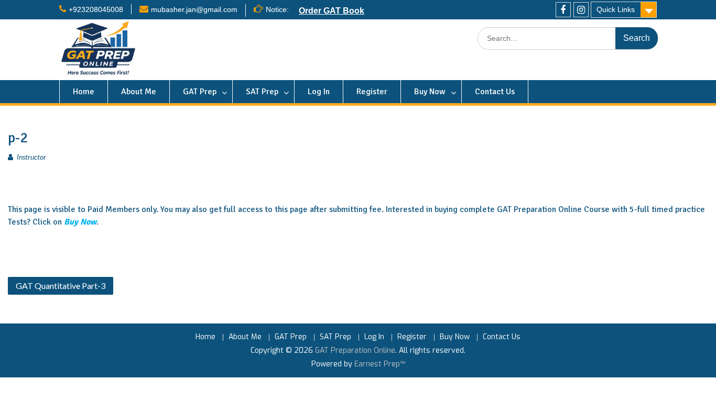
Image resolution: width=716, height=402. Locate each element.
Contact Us (495, 91)
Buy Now (430, 91)
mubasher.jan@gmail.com (194, 9)
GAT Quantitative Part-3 (60, 286)
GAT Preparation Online (355, 350)
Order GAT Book (331, 10)
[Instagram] (581, 9)
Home (83, 91)
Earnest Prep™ (379, 364)
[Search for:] (568, 38)
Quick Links (615, 9)
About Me (138, 91)
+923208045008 (96, 9)
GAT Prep (199, 91)
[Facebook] (563, 9)
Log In (319, 91)
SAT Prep (262, 91)
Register (371, 91)
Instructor (31, 156)
